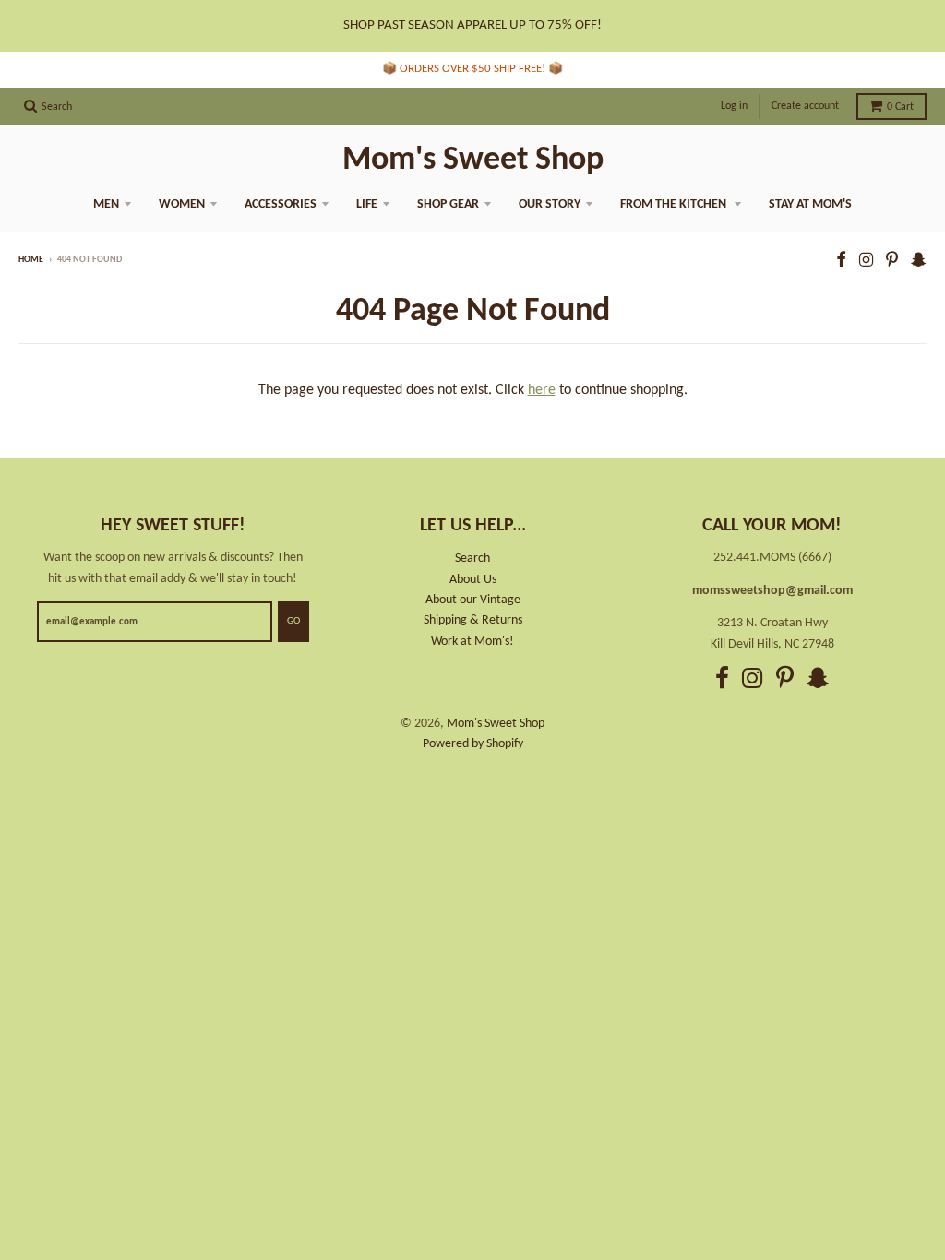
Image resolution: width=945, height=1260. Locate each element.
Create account (805, 106)
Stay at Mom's (810, 204)
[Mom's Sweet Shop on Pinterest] (892, 261)
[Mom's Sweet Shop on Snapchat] (919, 261)
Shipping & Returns (473, 620)
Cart (900, 107)
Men (106, 204)
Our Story (549, 204)
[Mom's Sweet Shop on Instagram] (866, 261)
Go (293, 621)
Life (366, 204)
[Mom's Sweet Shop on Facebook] (841, 261)
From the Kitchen (674, 204)
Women (182, 204)
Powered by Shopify (473, 744)
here (542, 390)
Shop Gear (448, 204)
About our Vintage (472, 600)
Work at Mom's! (472, 641)
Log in (734, 106)
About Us (472, 580)
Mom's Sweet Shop (473, 160)
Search (472, 558)
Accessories (281, 204)
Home (30, 260)
